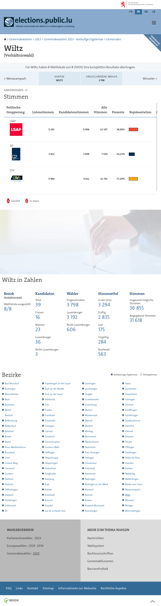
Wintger (129, 505)
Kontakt (32, 588)
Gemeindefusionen (100, 561)
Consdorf (9, 468)
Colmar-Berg (11, 463)
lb (153, 11)
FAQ (8, 588)
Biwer (8, 441)
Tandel (128, 441)
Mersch (88, 420)
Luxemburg (91, 404)
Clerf (7, 457)
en (146, 11)
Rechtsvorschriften (100, 553)
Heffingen (50, 452)
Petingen (89, 457)
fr (130, 11)
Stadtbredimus (132, 420)
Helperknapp (51, 457)
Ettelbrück (50, 399)
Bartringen (10, 388)
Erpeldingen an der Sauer (57, 383)
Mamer (88, 410)
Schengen (130, 399)
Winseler (150, 78)
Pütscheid (90, 468)
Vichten (129, 468)
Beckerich (10, 404)
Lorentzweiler (92, 399)
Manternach (91, 415)
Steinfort (129, 426)
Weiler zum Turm (134, 484)
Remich (89, 495)
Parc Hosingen (92, 452)
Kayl (47, 484)
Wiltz (127, 495)
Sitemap (48, 588)
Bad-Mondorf (12, 383)
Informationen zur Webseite (77, 588)
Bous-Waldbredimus (15, 447)
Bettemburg (11, 420)
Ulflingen (129, 447)
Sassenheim (131, 394)
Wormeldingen (132, 510)
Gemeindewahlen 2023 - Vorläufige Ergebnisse (73, 39)
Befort (8, 410)
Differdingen (11, 489)
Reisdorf (89, 489)
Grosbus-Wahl (52, 447)
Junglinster (50, 473)
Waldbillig (130, 473)
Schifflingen (131, 410)
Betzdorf (9, 431)
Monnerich (90, 436)
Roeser (88, 500)
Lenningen (90, 383)
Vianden (129, 463)
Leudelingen (91, 388)
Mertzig (89, 431)
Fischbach (50, 415)
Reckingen (90, 479)
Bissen (8, 436)
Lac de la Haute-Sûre (55, 510)
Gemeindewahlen (20, 39)
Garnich (49, 431)
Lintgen (88, 394)
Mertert (89, 426)
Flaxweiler (50, 420)
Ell (6, 510)
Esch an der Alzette (54, 388)
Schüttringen (131, 415)
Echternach (10, 505)
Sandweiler (130, 388)
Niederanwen (92, 441)
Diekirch (9, 484)
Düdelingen (11, 500)
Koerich (49, 500)
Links (19, 588)
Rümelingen (91, 510)
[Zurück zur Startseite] (5, 39)
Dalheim (9, 479)
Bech (7, 399)
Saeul (128, 383)
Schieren (129, 404)
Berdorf (9, 415)
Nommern (90, 447)
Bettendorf (10, 426)
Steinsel (129, 431)
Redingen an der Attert (96, 484)
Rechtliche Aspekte (113, 588)
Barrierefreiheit (97, 569)
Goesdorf (49, 436)
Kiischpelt (50, 495)
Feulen (48, 410)
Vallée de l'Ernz (132, 457)
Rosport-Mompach (94, 505)
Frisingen (49, 426)
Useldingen (130, 452)
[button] (154, 22)
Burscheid (10, 452)
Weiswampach (15, 78)
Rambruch (90, 473)
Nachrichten (95, 538)
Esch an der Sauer (54, 394)
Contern (9, 473)
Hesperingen (51, 463)
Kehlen (48, 489)
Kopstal (49, 505)
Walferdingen (132, 479)
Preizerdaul (90, 463)
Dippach (9, 495)
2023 (38, 39)
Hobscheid (50, 468)
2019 (40, 546)
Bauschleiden (11, 394)
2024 (32, 546)
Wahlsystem (95, 546)
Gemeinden (113, 39)
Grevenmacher (52, 441)
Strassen (129, 436)
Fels (47, 404)
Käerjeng (49, 479)
